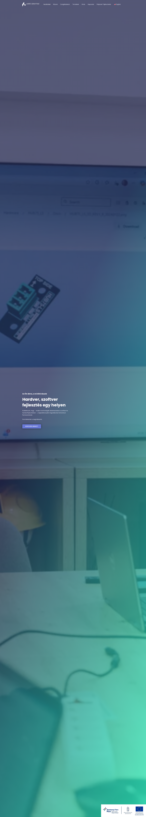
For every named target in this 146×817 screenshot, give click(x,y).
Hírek (83, 4)
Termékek (75, 4)
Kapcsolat (91, 4)
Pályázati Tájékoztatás (104, 4)
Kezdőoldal (47, 4)
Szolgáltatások (65, 4)
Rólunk (55, 4)
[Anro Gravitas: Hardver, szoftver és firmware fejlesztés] (30, 4)
